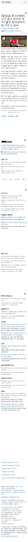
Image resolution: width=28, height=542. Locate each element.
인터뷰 (3, 322)
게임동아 (3, 145)
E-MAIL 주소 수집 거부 (18, 492)
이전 (5, 179)
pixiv (3, 391)
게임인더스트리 (6, 378)
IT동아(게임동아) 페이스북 (14, 152)
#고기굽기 (4, 28)
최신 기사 (4, 254)
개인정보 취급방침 (18, 490)
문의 (21, 486)
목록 (17, 179)
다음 (23, 179)
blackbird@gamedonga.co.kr (9, 536)
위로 (11, 179)
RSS (2, 494)
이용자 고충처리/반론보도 (8, 488)
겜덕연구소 (5, 309)
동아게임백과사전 (7, 365)
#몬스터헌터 (11, 28)
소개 (17, 486)
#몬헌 (16, 28)
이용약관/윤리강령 (6, 490)
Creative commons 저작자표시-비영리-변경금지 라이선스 (13, 147)
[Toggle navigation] (24, 2)
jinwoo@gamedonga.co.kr (14, 31)
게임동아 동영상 (6, 215)
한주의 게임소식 (6, 296)
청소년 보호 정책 (6, 492)
